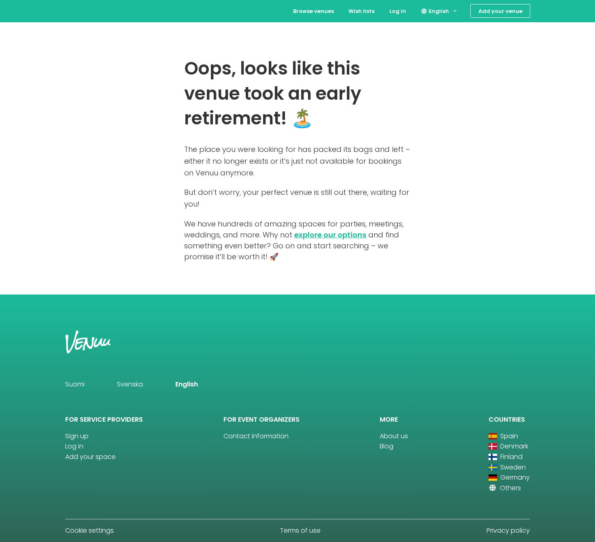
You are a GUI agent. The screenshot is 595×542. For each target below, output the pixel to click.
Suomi (75, 384)
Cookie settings (89, 530)
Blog (386, 446)
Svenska (130, 384)
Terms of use (300, 530)
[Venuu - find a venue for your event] (80, 10)
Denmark (513, 446)
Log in (397, 11)
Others (509, 488)
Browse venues (313, 11)
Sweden (512, 467)
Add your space (90, 456)
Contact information (256, 436)
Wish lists (361, 11)
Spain (508, 436)
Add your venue (500, 11)
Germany (514, 477)
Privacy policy (508, 530)
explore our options (330, 235)
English (438, 11)
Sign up (77, 436)
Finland (511, 456)
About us (394, 436)
